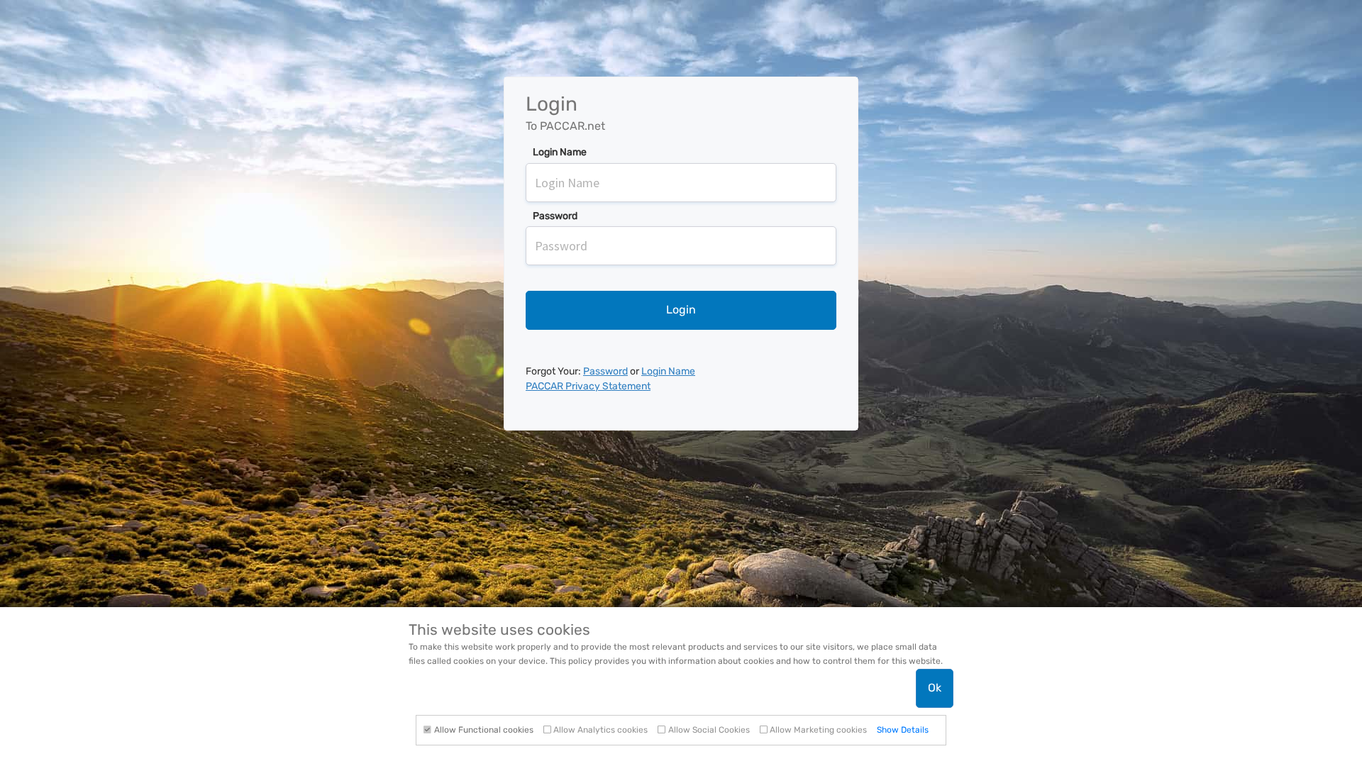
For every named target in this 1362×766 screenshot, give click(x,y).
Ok (934, 687)
